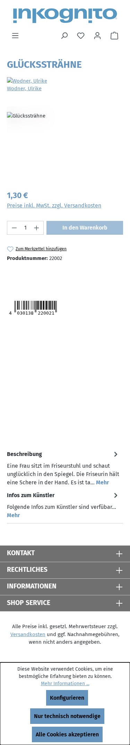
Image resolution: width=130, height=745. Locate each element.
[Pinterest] (55, 276)
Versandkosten (27, 634)
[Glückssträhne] (65, 145)
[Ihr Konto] (97, 36)
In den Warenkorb (84, 227)
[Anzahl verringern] (14, 228)
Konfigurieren (67, 698)
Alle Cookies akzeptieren (67, 734)
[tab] (63, 467)
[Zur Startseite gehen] (65, 15)
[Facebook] (41, 276)
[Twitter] (20, 276)
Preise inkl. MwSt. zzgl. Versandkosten (54, 205)
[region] (65, 145)
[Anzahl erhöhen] (36, 228)
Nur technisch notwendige (67, 716)
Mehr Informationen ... (65, 684)
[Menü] (15, 36)
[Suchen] (64, 36)
